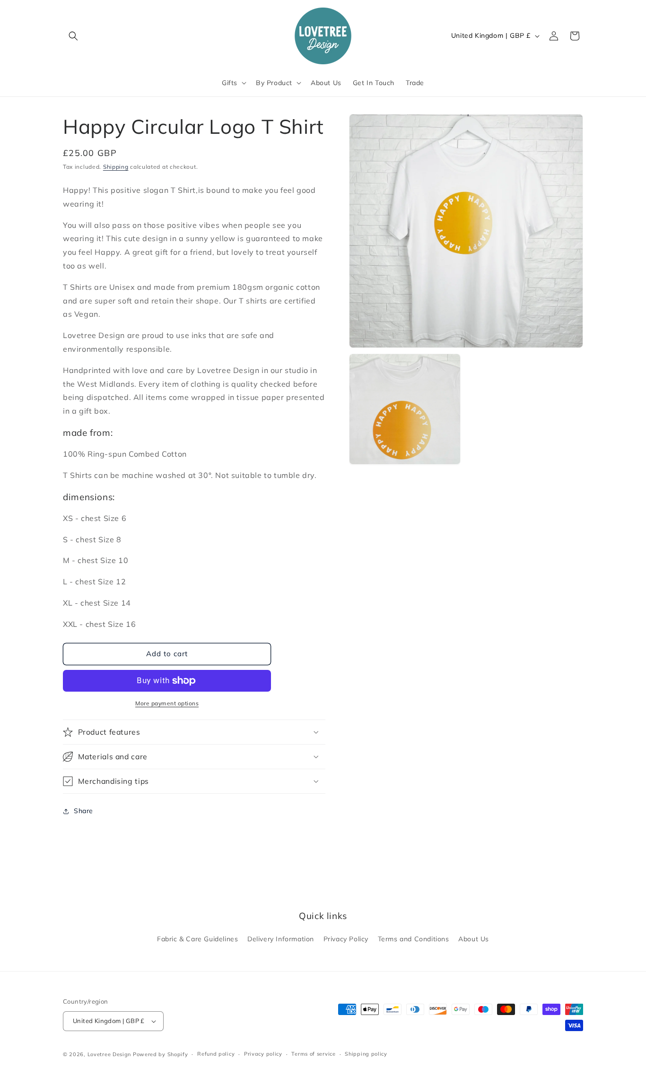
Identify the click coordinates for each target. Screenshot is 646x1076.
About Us (473, 939)
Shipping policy (366, 1053)
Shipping (116, 166)
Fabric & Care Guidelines (197, 939)
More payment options (167, 703)
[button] (73, 36)
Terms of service (313, 1053)
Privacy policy (263, 1053)
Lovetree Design (109, 1054)
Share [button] (83, 811)
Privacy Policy (345, 939)
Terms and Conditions (413, 939)
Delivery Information (280, 939)
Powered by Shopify (160, 1054)
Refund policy (216, 1053)
